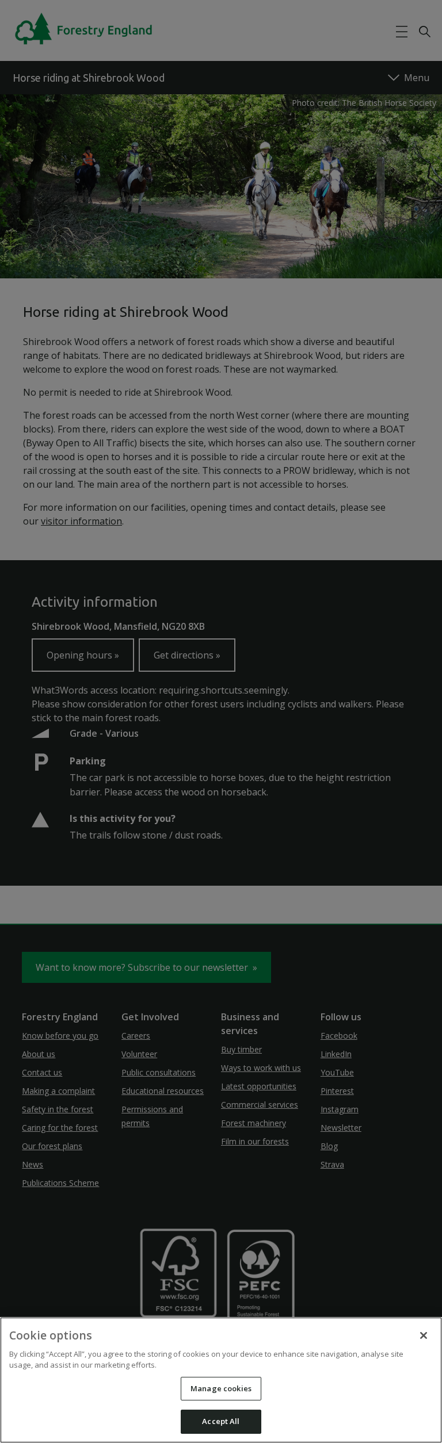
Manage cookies (221, 1388)
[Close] (423, 1335)
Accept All (220, 1421)
